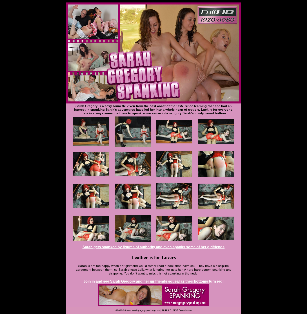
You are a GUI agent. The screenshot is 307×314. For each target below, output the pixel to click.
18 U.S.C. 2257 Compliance (177, 310)
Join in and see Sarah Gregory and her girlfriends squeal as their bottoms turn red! (153, 281)
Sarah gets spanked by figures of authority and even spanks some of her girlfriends (153, 247)
